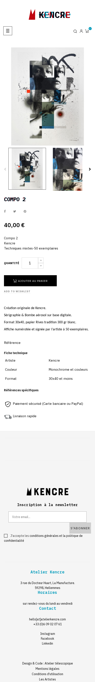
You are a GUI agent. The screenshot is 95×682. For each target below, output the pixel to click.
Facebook (47, 639)
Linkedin (47, 643)
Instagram (47, 634)
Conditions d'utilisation (47, 674)
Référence (12, 343)
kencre (54, 13)
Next (90, 169)
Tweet (14, 211)
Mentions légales (47, 669)
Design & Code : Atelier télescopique (47, 663)
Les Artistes (47, 679)
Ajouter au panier (32, 281)
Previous (5, 169)
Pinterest (25, 211)
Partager (5, 211)
